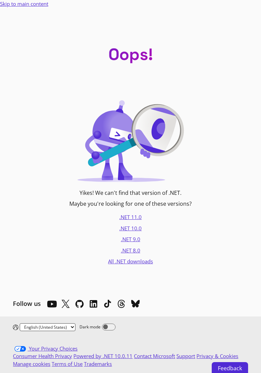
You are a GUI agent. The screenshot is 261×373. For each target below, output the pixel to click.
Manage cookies (31, 363)
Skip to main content (24, 3)
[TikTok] (107, 304)
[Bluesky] (135, 304)
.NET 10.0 (130, 228)
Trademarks (98, 363)
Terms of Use (67, 363)
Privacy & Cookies (217, 356)
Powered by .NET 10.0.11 (103, 356)
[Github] (79, 304)
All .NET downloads (130, 261)
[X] (65, 304)
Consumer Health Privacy (42, 356)
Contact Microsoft (154, 356)
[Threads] (121, 304)
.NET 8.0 (130, 250)
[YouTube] (51, 304)
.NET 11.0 (130, 217)
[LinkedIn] (93, 304)
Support (185, 356)
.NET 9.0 (130, 239)
